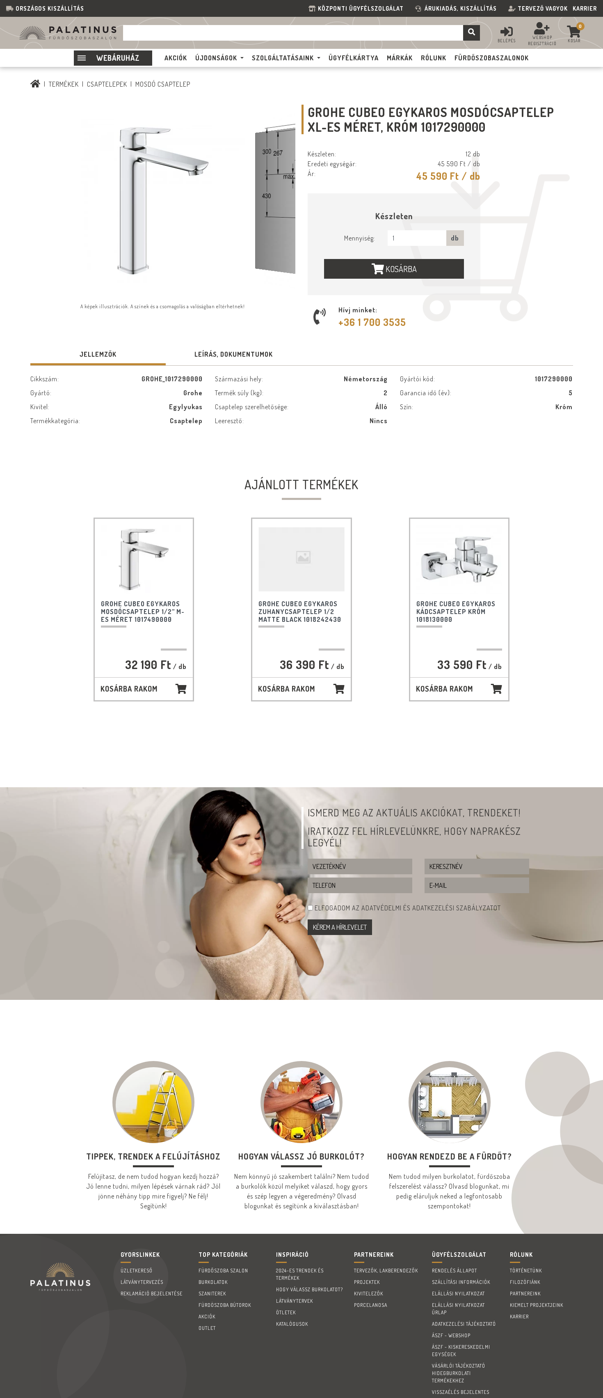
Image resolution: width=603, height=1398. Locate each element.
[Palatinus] (35, 84)
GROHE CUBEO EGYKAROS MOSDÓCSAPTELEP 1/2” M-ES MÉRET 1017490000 (143, 611)
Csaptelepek (107, 84)
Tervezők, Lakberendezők (386, 1270)
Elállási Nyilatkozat (458, 1293)
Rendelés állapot (454, 1270)
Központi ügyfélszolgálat (362, 8)
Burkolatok (213, 1282)
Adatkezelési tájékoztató (464, 1324)
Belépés (507, 40)
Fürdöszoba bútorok (225, 1305)
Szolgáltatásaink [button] (283, 58)
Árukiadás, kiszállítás (461, 8)
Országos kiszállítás (50, 8)
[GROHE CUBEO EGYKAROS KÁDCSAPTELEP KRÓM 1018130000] (459, 559)
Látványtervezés (142, 1282)
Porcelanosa (370, 1305)
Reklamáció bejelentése (152, 1293)
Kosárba (400, 269)
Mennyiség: (359, 238)
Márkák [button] (400, 58)
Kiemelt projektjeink (536, 1305)
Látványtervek (294, 1301)
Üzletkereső (137, 1270)
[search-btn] (471, 33)
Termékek (64, 84)
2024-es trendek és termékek (300, 1274)
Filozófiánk (525, 1282)
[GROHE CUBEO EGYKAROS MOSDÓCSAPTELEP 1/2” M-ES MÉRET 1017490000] (144, 559)
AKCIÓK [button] (175, 58)
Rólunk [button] (433, 58)
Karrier (585, 8)
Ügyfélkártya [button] (354, 58)
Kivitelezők (368, 1293)
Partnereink (525, 1293)
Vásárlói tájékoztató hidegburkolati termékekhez (458, 1373)
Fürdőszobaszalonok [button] (492, 58)
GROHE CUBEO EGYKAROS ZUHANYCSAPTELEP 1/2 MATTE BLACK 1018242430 (299, 611)
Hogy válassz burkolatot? (309, 1289)
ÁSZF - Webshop (451, 1335)
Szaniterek (212, 1293)
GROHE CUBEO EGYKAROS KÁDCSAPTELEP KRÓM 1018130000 (456, 611)
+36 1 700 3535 (372, 322)
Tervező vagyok (543, 8)
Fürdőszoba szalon (223, 1270)
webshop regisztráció (542, 40)
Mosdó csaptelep (162, 84)
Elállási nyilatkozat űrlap (458, 1308)
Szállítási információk (461, 1282)
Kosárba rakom (129, 688)
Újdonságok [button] (216, 58)
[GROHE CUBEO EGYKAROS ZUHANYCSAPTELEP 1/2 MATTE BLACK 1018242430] (301, 559)
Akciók (207, 1316)
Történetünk (526, 1270)
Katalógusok (292, 1324)
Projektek (367, 1282)
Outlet (207, 1328)
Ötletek (286, 1312)
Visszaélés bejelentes (460, 1392)
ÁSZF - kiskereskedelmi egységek (461, 1350)
